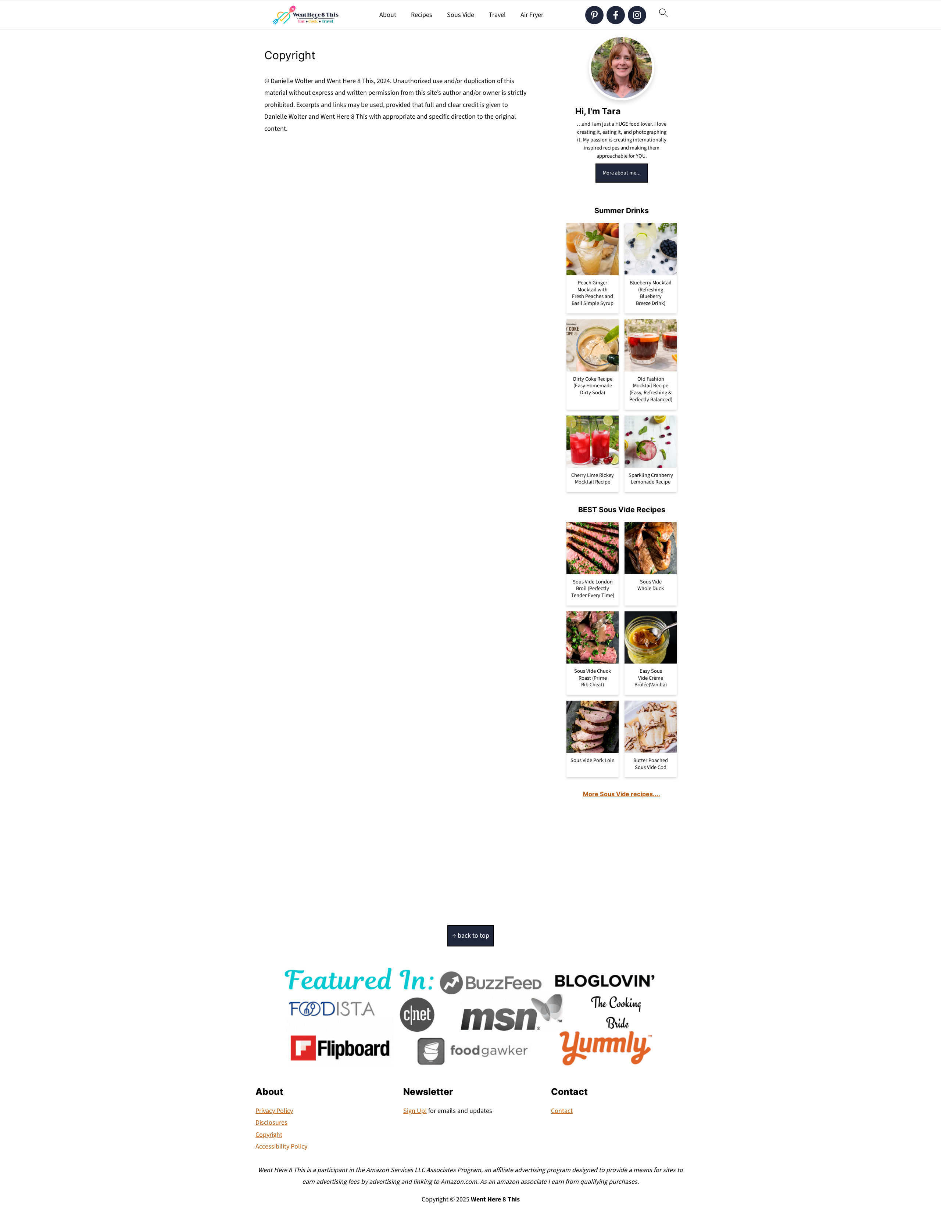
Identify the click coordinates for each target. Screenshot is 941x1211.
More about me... (622, 173)
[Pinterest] (594, 15)
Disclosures (271, 1122)
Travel (497, 15)
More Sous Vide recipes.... (621, 794)
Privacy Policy (274, 1110)
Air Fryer (531, 15)
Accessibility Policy (281, 1146)
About (387, 15)
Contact (562, 1110)
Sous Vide (460, 15)
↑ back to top (470, 935)
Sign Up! (415, 1110)
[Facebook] (616, 15)
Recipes (421, 15)
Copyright (268, 1134)
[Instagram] (637, 15)
